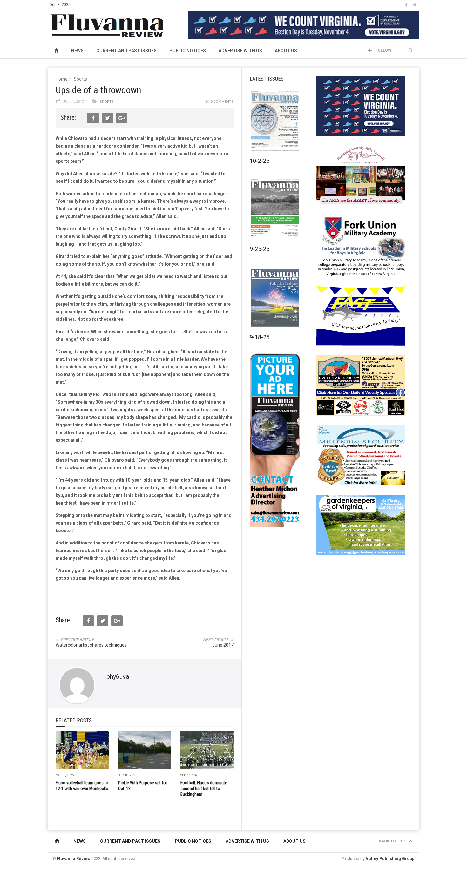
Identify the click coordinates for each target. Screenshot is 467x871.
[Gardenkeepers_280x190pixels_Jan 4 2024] (360, 524)
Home (62, 79)
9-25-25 (259, 249)
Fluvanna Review (74, 858)
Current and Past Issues (126, 50)
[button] (410, 50)
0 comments (222, 102)
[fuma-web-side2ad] (361, 245)
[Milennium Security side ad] (360, 454)
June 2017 (223, 645)
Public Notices (187, 50)
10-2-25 (259, 160)
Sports (80, 79)
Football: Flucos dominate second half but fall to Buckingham (203, 788)
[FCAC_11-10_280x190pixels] (360, 175)
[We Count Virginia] (303, 24)
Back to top (392, 841)
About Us (286, 50)
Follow (383, 50)
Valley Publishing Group (390, 858)
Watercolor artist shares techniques (91, 645)
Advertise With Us (240, 50)
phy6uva (117, 676)
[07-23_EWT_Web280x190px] (360, 385)
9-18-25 (259, 337)
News (77, 50)
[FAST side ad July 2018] (360, 315)
